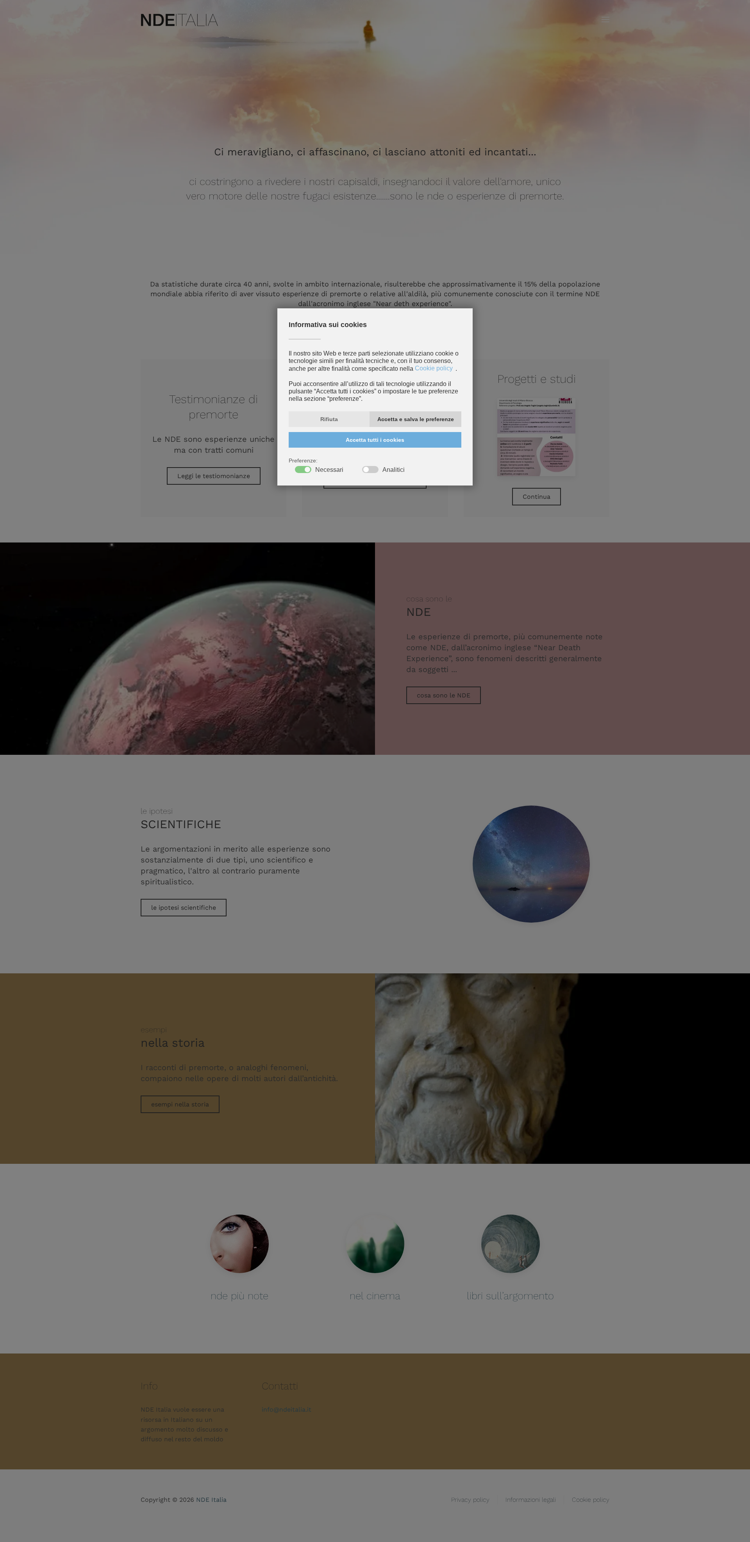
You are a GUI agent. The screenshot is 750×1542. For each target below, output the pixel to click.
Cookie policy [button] (434, 368)
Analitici (393, 470)
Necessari (329, 470)
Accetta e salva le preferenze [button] (415, 419)
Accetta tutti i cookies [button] (375, 440)
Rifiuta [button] (329, 419)
